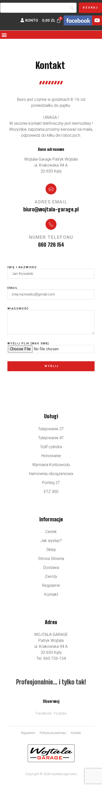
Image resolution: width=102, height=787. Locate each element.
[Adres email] (51, 189)
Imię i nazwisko (22, 267)
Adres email (51, 201)
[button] (4, 35)
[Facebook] (78, 20)
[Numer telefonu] (51, 224)
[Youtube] (97, 20)
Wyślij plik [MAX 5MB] (28, 343)
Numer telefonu (51, 237)
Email (12, 288)
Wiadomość (18, 308)
